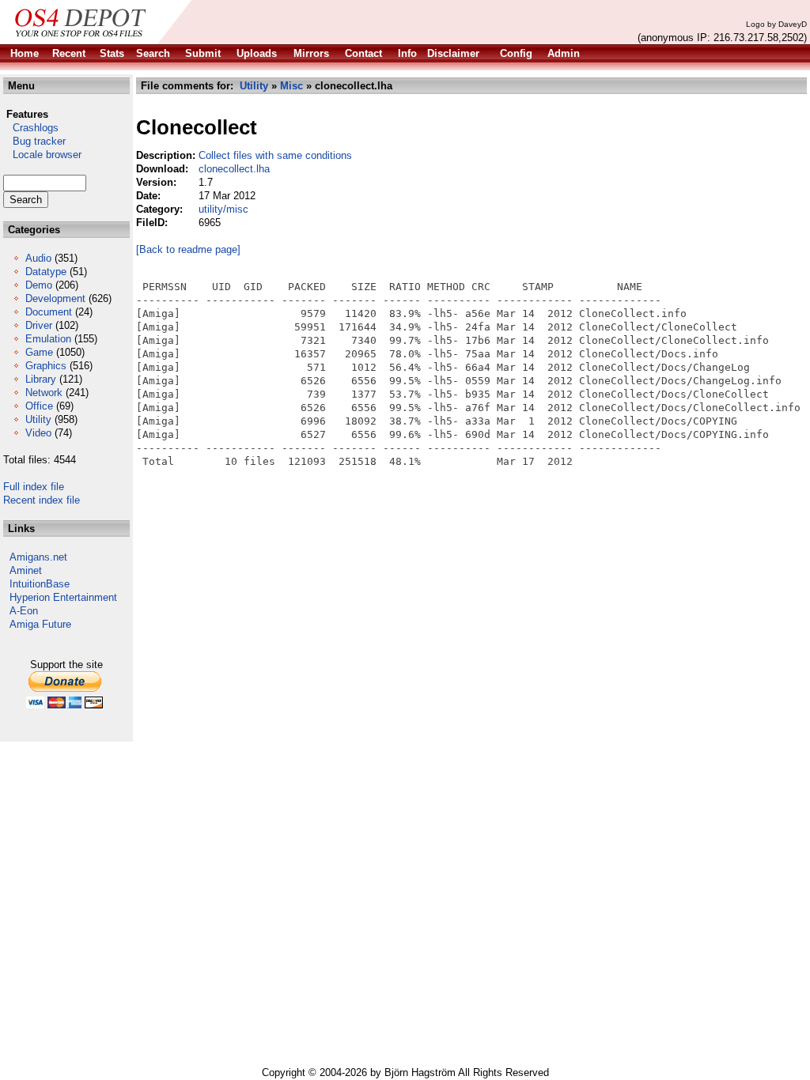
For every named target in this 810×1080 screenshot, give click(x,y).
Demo (38, 285)
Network (43, 392)
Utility (38, 419)
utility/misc (223, 209)
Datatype (45, 272)
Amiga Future (40, 624)
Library (40, 379)
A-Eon (23, 611)
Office (39, 406)
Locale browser (42, 154)
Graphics (45, 366)
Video (38, 433)
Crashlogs (31, 128)
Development (55, 298)
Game (39, 352)
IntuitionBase (39, 584)
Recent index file (41, 500)
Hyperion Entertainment (63, 597)
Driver (38, 325)
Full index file (33, 487)
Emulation (48, 339)
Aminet (25, 570)
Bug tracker (34, 141)
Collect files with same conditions (275, 155)
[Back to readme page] (188, 249)
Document (48, 312)
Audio (38, 258)
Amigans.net (38, 557)
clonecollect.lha (234, 169)
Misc (291, 86)
